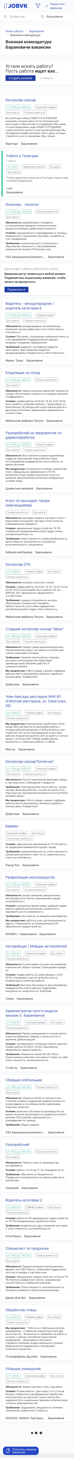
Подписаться (16, 289)
